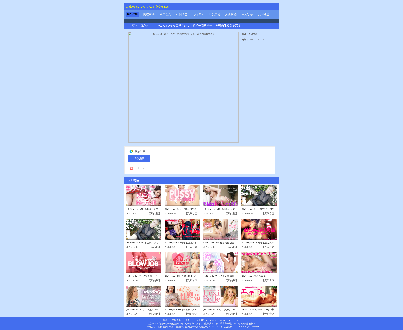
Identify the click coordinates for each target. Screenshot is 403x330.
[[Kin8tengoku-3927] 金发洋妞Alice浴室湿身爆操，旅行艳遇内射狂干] (143, 296)
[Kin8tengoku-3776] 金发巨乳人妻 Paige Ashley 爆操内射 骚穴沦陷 (196, 243)
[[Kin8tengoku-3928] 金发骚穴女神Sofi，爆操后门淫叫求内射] (182, 296)
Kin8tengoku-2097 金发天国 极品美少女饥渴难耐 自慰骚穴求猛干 (234, 243)
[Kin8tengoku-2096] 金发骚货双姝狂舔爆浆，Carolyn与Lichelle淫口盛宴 (275, 243)
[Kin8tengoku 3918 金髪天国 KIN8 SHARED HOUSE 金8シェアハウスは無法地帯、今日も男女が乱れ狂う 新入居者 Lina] (182, 262)
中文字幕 (247, 14)
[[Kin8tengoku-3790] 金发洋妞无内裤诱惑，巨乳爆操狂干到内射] (143, 195)
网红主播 (149, 14)
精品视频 (132, 14)
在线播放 (139, 158)
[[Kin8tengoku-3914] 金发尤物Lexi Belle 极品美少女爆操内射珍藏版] (220, 296)
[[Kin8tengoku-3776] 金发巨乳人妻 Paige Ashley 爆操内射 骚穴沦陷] (182, 229)
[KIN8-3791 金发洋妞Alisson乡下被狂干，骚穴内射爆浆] (259, 296)
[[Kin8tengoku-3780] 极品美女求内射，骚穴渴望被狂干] (143, 229)
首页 (132, 25)
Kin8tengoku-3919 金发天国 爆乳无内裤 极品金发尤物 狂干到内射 (234, 276)
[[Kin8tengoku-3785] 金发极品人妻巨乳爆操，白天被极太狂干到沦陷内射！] (220, 195)
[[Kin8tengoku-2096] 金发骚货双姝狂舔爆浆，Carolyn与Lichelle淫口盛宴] (259, 229)
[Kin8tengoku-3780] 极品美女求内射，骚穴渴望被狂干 (152, 243)
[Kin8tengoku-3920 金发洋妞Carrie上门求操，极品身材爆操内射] (259, 262)
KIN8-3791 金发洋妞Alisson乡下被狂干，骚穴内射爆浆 (267, 309)
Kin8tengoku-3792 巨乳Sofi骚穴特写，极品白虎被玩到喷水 (193, 209)
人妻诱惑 (231, 14)
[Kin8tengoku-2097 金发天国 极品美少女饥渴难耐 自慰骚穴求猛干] (220, 229)
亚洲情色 (181, 14)
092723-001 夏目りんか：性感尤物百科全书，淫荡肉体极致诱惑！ (199, 25)
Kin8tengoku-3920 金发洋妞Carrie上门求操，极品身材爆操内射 (271, 276)
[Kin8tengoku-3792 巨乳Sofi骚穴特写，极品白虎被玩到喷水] (182, 195)
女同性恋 (263, 14)
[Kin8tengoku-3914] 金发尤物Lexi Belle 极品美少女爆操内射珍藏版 (235, 309)
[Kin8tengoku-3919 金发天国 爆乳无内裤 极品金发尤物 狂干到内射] (220, 262)
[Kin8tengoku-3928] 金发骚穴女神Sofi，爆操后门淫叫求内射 (193, 309)
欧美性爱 (165, 14)
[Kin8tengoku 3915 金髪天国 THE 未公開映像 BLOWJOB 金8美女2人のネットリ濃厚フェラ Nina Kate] (143, 262)
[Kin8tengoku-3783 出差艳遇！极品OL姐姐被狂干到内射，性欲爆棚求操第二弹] (259, 195)
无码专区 (198, 14)
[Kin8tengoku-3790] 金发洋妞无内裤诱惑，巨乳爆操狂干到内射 (156, 209)
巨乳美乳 (214, 14)
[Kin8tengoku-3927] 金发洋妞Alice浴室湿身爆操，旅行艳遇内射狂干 (158, 309)
